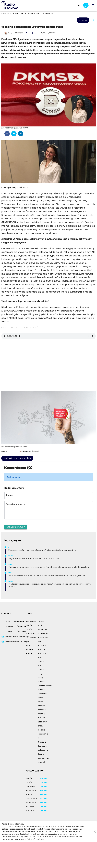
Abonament (43, 637)
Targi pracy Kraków (41, 678)
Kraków (29, 625)
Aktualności (31, 621)
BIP (39, 641)
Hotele (40, 698)
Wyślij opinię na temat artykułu (17, 458)
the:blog (41, 730)
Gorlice (29, 654)
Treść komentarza (15, 504)
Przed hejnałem (31, 33)
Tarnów (29, 629)
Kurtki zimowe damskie (42, 706)
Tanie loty (42, 694)
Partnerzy (42, 646)
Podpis (9, 495)
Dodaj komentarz (15, 527)
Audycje (5, 13)
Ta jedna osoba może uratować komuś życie (32, 13)
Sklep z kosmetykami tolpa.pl (44, 758)
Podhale (29, 650)
